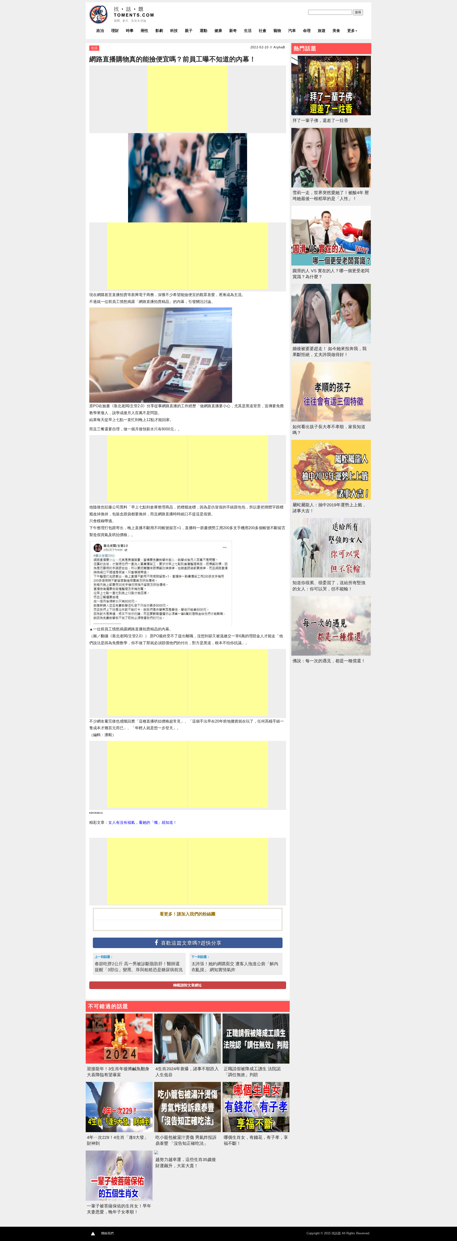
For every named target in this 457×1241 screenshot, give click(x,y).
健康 (218, 31)
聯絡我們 (107, 1233)
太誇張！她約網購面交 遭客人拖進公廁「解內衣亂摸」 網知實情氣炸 (234, 966)
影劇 (159, 31)
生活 (248, 31)
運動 (203, 31)
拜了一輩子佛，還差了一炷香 (320, 120)
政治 (100, 31)
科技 (174, 31)
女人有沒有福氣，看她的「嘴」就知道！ (142, 822)
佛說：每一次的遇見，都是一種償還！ (329, 660)
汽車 (292, 31)
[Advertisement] (188, 98)
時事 (130, 31)
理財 (115, 31)
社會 (262, 31)
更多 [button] (351, 31)
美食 (336, 31)
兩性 (144, 31)
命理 (307, 31)
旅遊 (321, 31)
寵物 (277, 31)
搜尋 (358, 12)
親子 (189, 31)
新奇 (233, 31)
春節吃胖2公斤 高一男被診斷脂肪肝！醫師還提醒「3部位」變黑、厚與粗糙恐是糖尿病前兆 (139, 966)
